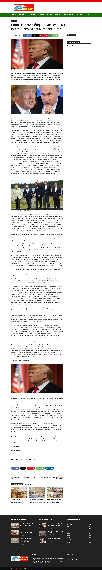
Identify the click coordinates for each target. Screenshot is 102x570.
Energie (41, 15)
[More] (60, 35)
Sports (49, 15)
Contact (79, 15)
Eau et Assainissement (75, 568)
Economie (32, 15)
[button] (89, 15)
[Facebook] (85, 1)
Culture (57, 15)
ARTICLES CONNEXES (17, 484)
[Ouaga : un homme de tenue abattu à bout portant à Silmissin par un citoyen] (42, 540)
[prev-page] (12, 507)
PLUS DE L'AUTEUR (28, 484)
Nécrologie (50, 1)
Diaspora (67, 568)
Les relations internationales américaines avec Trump (25, 459)
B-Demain (15, 31)
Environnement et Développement (36, 1)
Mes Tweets (70, 45)
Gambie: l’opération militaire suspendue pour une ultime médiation (23, 478)
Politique (22, 15)
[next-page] (14, 507)
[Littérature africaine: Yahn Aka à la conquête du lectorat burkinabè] (42, 525)
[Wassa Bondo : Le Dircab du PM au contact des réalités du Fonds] (15, 525)
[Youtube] (90, 1)
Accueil (14, 15)
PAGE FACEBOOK (71, 34)
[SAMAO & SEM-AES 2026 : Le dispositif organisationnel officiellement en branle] (19, 492)
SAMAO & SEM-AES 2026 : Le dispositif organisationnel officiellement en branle (17, 501)
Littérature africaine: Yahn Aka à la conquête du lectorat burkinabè (55, 525)
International (68, 15)
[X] (87, 1)
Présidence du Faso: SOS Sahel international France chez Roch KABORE (52, 478)
